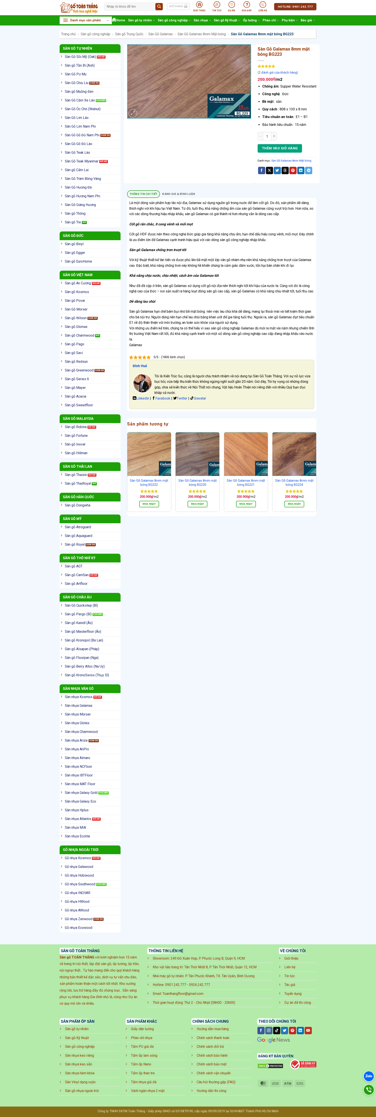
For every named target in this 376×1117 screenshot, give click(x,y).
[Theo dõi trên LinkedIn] (300, 1030)
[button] (86, 20)
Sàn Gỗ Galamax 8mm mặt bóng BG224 (294, 483)
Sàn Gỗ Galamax (160, 34)
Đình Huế (140, 366)
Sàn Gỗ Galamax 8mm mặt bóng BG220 (197, 483)
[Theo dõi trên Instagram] (268, 1030)
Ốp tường (250, 20)
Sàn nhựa (201, 20)
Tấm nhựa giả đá (143, 1082)
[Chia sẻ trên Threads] (285, 170)
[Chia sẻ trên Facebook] (261, 170)
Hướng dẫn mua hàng (213, 1029)
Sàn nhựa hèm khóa (79, 1073)
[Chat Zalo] (368, 1076)
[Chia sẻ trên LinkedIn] (300, 170)
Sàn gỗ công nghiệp (173, 20)
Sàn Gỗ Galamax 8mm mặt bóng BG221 (246, 483)
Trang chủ (68, 34)
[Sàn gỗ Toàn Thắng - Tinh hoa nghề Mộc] (79, 7)
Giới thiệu (291, 958)
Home (120, 20)
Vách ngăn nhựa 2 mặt (147, 1091)
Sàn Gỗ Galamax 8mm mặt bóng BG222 (149, 483)
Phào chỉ (269, 20)
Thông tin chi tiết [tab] (144, 194)
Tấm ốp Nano (141, 1064)
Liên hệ (289, 967)
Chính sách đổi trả (210, 1046)
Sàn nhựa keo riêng (79, 1055)
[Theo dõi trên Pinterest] (292, 1030)
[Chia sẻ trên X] (269, 170)
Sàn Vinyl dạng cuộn (80, 1082)
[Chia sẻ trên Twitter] (277, 170)
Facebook (162, 398)
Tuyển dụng (293, 994)
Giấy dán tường (142, 1029)
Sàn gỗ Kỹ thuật (225, 20)
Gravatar (200, 398)
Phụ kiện (288, 20)
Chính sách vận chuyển (214, 1073)
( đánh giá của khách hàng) (278, 72)
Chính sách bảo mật (212, 1064)
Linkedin (142, 398)
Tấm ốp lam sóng (144, 1055)
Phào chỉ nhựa (141, 1038)
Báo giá (306, 20)
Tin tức (289, 976)
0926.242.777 (199, 985)
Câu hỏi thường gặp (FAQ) (216, 1082)
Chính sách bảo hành (212, 1055)
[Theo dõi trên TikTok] (276, 1030)
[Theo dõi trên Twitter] (284, 1030)
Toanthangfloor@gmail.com (183, 994)
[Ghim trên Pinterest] (293, 170)
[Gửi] (159, 6)
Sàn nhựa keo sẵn (78, 1064)
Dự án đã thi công (297, 1003)
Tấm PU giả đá (142, 1046)
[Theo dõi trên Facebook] (261, 1030)
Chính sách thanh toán (213, 1038)
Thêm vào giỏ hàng (280, 148)
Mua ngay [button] (149, 503)
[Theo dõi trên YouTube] (308, 1030)
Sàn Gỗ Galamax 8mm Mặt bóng (202, 34)
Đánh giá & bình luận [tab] (178, 194)
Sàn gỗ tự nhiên (140, 20)
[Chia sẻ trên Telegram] (308, 170)
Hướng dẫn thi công (211, 1091)
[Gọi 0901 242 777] (369, 1090)
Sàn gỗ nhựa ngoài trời (82, 1091)
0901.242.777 (175, 985)
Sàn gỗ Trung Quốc (129, 34)
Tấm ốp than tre (143, 1073)
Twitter (182, 398)
